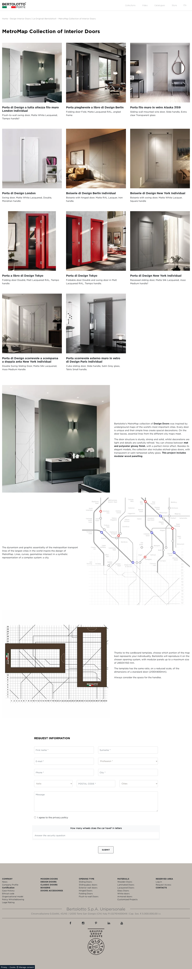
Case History (8, 891)
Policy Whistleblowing (13, 899)
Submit (106, 850)
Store (174, 5)
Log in (159, 882)
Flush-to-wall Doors (88, 896)
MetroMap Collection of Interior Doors (77, 19)
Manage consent (26, 967)
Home (5, 19)
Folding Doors (86, 893)
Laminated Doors (125, 885)
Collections (130, 5)
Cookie (13, 967)
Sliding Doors (85, 882)
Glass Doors (123, 891)
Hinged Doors (85, 891)
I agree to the (52, 817)
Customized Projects (127, 899)
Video (145, 5)
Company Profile (10, 885)
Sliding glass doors (88, 885)
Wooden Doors (124, 882)
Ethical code (8, 893)
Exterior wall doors (88, 888)
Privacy (4, 967)
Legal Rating (8, 902)
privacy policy (60, 817)
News (4, 882)
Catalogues (159, 5)
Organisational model (12, 896)
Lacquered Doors (125, 888)
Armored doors (124, 896)
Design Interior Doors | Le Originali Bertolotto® (33, 19)
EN (185, 5)
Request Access (163, 885)
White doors (123, 893)
